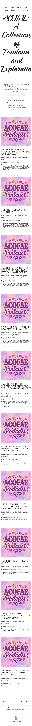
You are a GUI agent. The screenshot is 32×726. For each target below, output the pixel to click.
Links (18, 10)
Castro (12, 105)
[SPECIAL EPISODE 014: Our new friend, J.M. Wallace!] (16, 308)
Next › (28, 702)
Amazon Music (12, 103)
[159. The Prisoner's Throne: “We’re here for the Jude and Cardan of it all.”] (16, 365)
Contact (6, 10)
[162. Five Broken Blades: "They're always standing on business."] (16, 131)
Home (6, 7)
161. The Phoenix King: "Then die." (13, 210)
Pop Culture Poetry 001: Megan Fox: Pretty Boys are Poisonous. (15, 448)
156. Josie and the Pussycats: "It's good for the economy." (15, 615)
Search (13, 10)
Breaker (23, 103)
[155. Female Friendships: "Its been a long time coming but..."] (16, 652)
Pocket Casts (11, 107)
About (12, 7)
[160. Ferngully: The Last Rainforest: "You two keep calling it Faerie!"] (16, 249)
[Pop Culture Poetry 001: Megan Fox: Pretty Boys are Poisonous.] (16, 428)
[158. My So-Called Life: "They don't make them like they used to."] (16, 485)
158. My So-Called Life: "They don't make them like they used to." (14, 506)
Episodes (19, 7)
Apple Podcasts (20, 100)
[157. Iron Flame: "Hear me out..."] (16, 542)
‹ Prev (4, 702)
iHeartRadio (22, 107)
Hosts (25, 7)
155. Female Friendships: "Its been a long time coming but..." (14, 672)
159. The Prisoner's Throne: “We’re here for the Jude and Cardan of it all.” (16, 387)
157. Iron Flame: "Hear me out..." (15, 562)
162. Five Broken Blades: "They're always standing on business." (15, 151)
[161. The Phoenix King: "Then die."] (16, 191)
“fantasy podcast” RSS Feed (17, 95)
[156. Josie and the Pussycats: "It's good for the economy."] (16, 595)
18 (21, 702)
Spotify (17, 110)
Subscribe (25, 10)
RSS (10, 100)
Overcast (20, 105)
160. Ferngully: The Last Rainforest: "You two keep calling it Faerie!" (14, 270)
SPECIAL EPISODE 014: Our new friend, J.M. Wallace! (15, 328)
